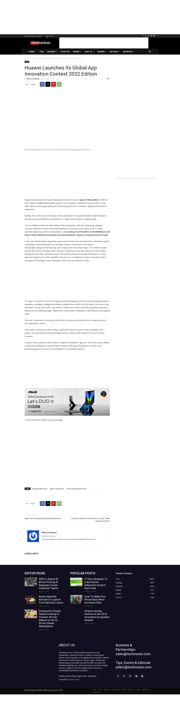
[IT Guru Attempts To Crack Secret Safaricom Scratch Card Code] (76, 582)
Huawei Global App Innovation (77, 489)
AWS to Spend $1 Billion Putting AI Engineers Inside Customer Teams (49, 584)
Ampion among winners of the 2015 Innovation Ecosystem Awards (96, 615)
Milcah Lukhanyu (33, 79)
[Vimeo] (151, 36)
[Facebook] (142, 36)
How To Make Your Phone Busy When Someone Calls (95, 599)
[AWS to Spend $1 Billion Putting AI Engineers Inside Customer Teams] (31, 582)
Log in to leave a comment (35, 558)
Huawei (28, 200)
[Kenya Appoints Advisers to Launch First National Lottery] (31, 599)
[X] (148, 36)
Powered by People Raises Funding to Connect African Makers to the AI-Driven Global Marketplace (50, 618)
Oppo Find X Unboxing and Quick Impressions (43, 518)
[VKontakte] (136, 676)
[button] (150, 52)
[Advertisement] (73, 17)
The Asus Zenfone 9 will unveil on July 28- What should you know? (90, 519)
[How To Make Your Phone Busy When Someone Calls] (76, 599)
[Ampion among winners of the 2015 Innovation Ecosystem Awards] (76, 613)
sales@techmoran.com (69, 679)
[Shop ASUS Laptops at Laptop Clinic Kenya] (67, 402)
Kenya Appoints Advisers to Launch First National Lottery (51, 599)
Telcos (27, 62)
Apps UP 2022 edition (57, 489)
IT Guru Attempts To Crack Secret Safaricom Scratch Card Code (96, 584)
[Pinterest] (53, 84)
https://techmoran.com (48, 536)
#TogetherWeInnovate (39, 489)
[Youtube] (154, 36)
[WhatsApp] (59, 84)
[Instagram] (145, 36)
